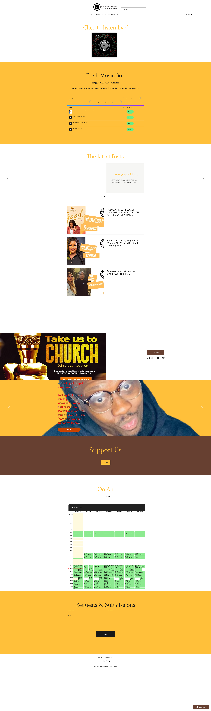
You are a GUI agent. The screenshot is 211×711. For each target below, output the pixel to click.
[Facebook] (186, 14)
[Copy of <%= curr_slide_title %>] (106, 196)
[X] (184, 14)
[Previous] (7, 178)
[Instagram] (189, 14)
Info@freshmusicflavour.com (105, 701)
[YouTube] (191, 14)
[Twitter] (104, 704)
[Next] (203, 178)
